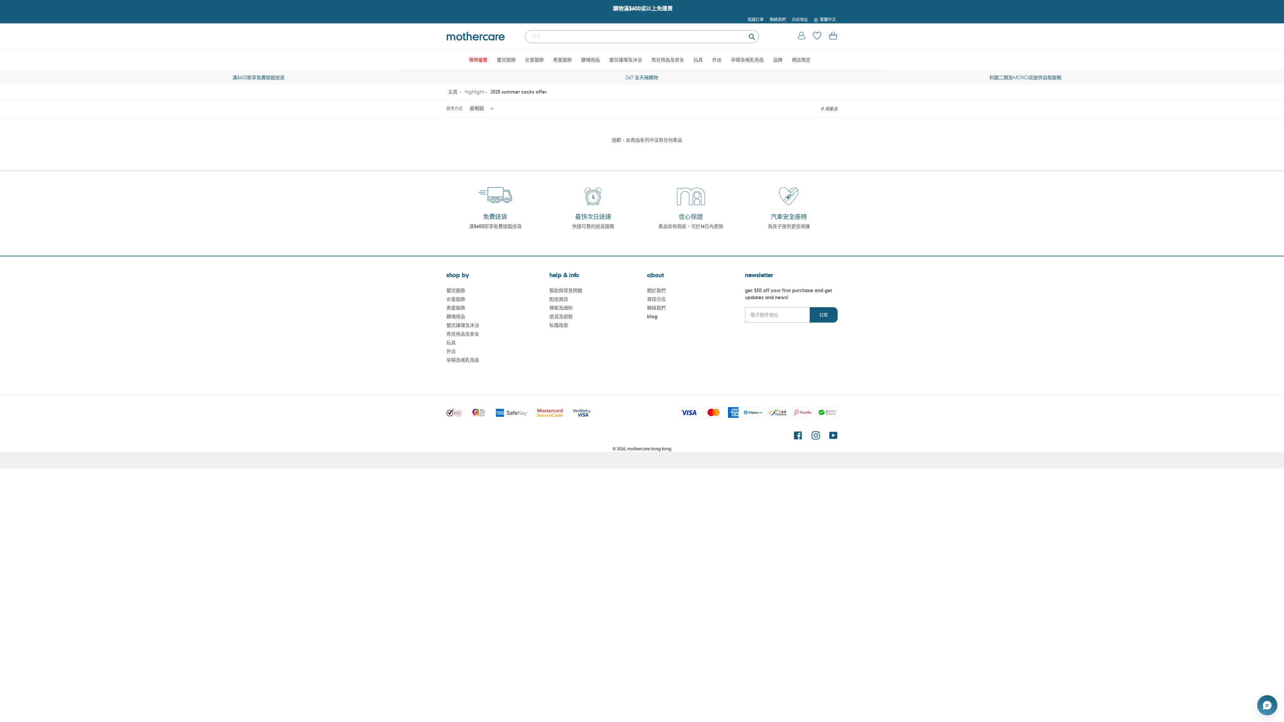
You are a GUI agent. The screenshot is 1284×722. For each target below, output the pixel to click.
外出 (451, 351)
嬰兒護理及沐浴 (462, 325)
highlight (474, 92)
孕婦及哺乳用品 (462, 360)
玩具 (451, 342)
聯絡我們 (656, 308)
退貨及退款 (561, 316)
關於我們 (656, 290)
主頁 (452, 92)
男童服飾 (455, 308)
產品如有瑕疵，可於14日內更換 (690, 226)
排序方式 (454, 108)
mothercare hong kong (649, 448)
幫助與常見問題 (565, 290)
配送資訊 (558, 299)
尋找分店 (656, 299)
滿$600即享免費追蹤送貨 (495, 226)
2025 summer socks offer (519, 92)
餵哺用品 (455, 316)
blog (652, 316)
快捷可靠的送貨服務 (593, 226)
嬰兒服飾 (455, 290)
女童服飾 (455, 299)
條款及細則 (561, 308)
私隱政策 (558, 325)
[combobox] (642, 36)
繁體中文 (828, 19)
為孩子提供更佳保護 (789, 226)
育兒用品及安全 (462, 334)
